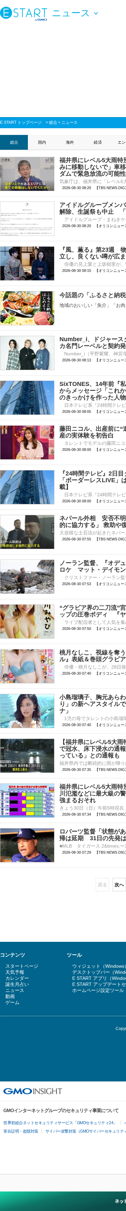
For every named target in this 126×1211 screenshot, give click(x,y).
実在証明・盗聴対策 (20, 1131)
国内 (42, 142)
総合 (53, 122)
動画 (10, 996)
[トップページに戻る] (25, 13)
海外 (70, 142)
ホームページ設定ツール (98, 990)
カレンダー (17, 978)
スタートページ (21, 966)
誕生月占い (17, 984)
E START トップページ (21, 122)
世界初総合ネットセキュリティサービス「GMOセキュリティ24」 (60, 1122)
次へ (119, 884)
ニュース (69, 122)
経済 (98, 142)
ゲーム (12, 1002)
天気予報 (14, 972)
